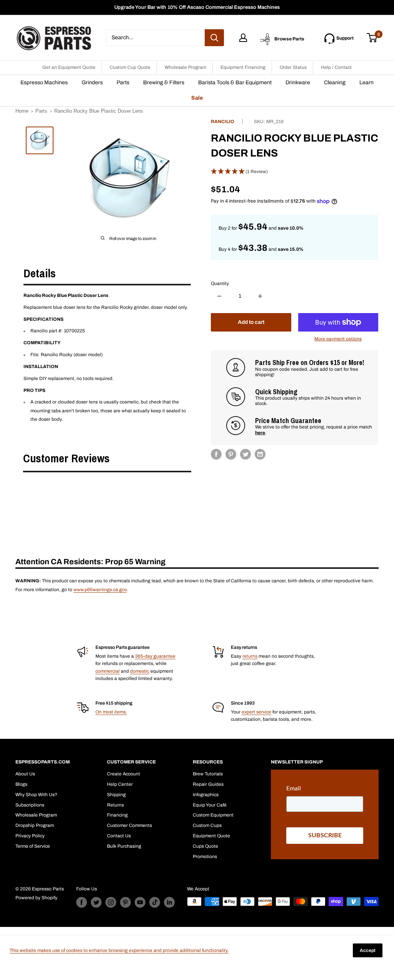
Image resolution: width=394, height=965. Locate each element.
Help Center (120, 784)
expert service (256, 712)
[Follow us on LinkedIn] (169, 902)
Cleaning (335, 82)
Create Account (123, 774)
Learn (366, 82)
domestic (139, 671)
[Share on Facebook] (216, 454)
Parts (123, 82)
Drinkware (297, 82)
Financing (117, 815)
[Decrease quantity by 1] (219, 296)
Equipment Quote (211, 835)
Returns (115, 805)
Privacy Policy (30, 835)
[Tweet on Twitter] (245, 454)
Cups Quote (205, 846)
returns (249, 656)
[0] (372, 37)
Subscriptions (29, 805)
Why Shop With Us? (36, 794)
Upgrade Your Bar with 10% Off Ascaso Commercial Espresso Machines (197, 7)
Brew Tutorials (208, 774)
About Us (25, 774)
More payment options (338, 339)
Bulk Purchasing (124, 846)
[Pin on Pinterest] (230, 454)
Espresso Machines (44, 82)
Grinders (92, 82)
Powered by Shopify (36, 897)
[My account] (243, 37)
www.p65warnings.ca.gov (100, 589)
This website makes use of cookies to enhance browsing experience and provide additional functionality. (119, 950)
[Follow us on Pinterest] (125, 902)
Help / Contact (336, 67)
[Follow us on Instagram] (110, 902)
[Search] (214, 37)
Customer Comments (129, 825)
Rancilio (222, 121)
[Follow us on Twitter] (96, 902)
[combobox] (155, 37)
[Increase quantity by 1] (260, 296)
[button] (294, 172)
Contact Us (119, 835)
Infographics (206, 794)
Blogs (21, 784)
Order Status (293, 67)
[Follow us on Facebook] (81, 902)
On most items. (111, 712)
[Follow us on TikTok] (154, 902)
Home (21, 111)
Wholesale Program (185, 67)
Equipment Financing (242, 67)
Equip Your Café (210, 805)
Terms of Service (32, 846)
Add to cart (251, 322)
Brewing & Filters (163, 82)
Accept (368, 950)
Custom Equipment (213, 815)
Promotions (205, 856)
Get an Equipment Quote (68, 67)
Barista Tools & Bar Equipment (235, 82)
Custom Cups (207, 825)
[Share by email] (260, 454)
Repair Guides (208, 784)
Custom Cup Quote (130, 67)
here (260, 432)
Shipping (116, 794)
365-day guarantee (155, 656)
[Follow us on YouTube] (140, 902)
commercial (107, 671)
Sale (197, 98)
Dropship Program (34, 825)
